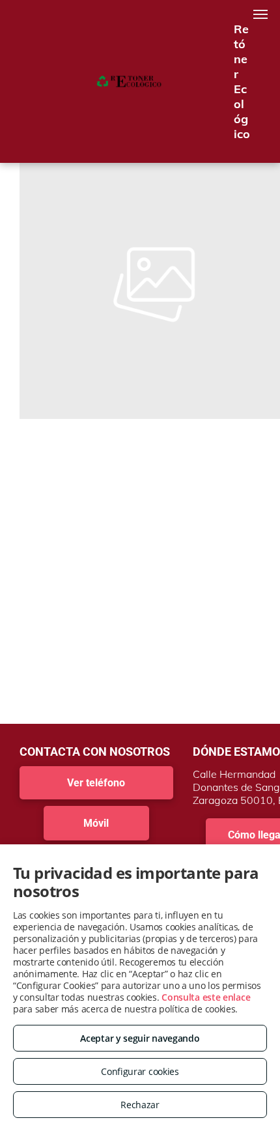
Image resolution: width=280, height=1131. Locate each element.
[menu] (260, 14)
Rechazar (140, 1104)
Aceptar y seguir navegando (139, 1038)
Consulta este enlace (205, 997)
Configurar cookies (140, 1071)
